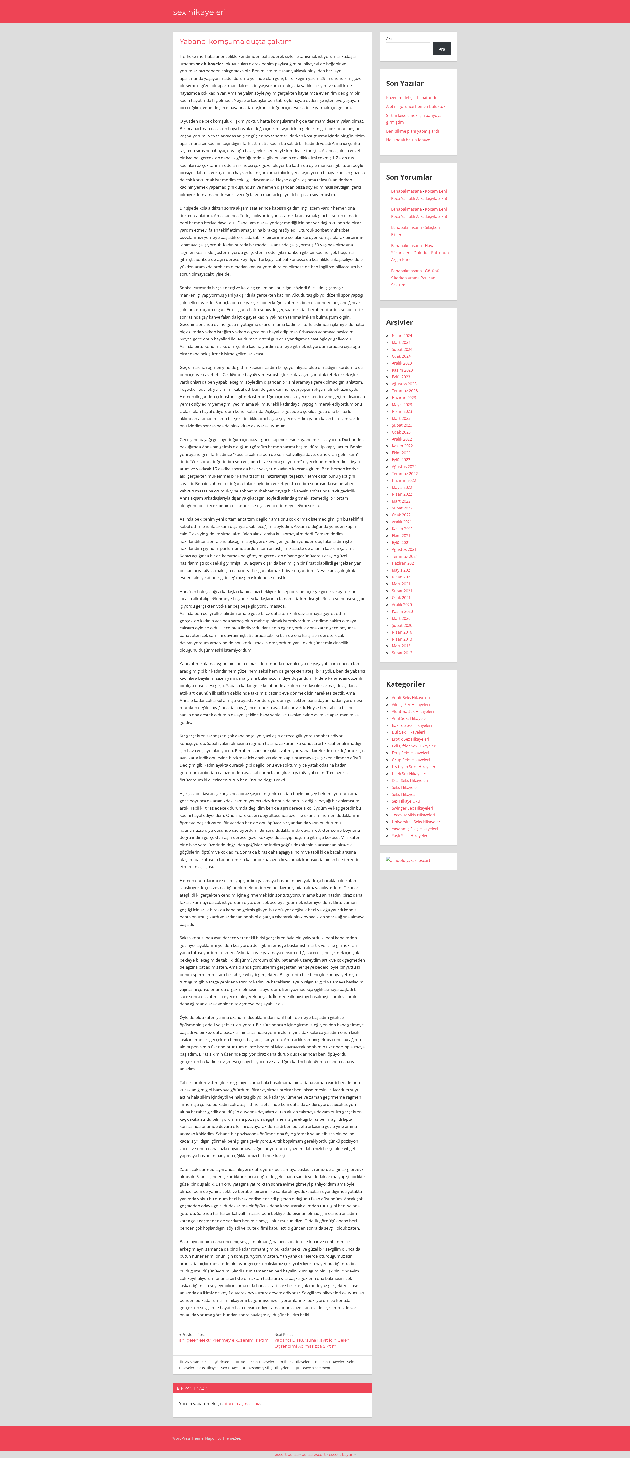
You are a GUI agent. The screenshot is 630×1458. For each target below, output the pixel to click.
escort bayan (341, 1454)
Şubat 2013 (402, 653)
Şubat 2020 (402, 625)
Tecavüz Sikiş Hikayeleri (413, 815)
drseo (224, 1361)
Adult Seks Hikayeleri (258, 1361)
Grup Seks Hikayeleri (411, 760)
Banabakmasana (406, 191)
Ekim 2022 (401, 453)
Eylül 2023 (401, 377)
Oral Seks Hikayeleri (329, 1361)
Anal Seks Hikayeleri (410, 718)
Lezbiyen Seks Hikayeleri (414, 766)
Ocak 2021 (401, 597)
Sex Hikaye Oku (233, 1367)
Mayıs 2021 (402, 570)
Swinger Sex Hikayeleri (412, 808)
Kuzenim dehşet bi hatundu (412, 97)
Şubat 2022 (402, 508)
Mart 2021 (401, 584)
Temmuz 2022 (405, 473)
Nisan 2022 (402, 494)
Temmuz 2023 (405, 390)
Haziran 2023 (404, 397)
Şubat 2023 (402, 425)
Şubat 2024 (402, 349)
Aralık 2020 (402, 604)
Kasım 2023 (402, 370)
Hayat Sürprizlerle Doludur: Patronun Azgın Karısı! (420, 253)
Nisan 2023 (402, 411)
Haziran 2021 (404, 563)
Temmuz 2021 (405, 556)
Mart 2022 (401, 501)
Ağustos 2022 (404, 466)
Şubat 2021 (402, 590)
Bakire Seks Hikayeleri (412, 725)
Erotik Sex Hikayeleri (294, 1361)
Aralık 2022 (402, 439)
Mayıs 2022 (402, 487)
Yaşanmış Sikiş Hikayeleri (269, 1367)
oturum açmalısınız (242, 1403)
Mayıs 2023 (402, 404)
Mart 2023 (401, 418)
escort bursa (287, 1454)
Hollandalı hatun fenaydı (408, 140)
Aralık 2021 (402, 522)
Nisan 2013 (402, 639)
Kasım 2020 (402, 611)
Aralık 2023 (402, 363)
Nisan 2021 (402, 577)
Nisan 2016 (402, 632)
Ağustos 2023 (404, 384)
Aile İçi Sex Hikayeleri (411, 704)
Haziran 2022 (404, 480)
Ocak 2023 (401, 432)
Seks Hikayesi (208, 1367)
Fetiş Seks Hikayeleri (410, 753)
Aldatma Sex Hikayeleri (413, 711)
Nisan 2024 (402, 335)
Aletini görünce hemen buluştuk (415, 106)
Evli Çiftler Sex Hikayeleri (414, 746)
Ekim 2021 (401, 535)
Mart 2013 (401, 646)
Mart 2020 (401, 618)
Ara (389, 39)
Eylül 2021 (401, 542)
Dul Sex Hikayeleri (408, 732)
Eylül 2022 (401, 459)
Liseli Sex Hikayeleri (409, 773)
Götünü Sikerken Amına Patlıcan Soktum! (415, 278)
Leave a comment (315, 1367)
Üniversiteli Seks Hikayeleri (416, 822)
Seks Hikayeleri (405, 787)
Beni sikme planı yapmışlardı (412, 131)
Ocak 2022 (401, 515)
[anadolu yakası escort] (408, 860)
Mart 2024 (401, 342)
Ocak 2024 (401, 356)
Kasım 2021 (402, 528)
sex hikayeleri (199, 12)
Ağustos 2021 (404, 549)
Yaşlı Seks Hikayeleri (410, 835)
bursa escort (314, 1454)
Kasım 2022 (402, 446)
